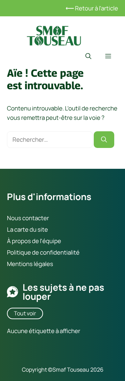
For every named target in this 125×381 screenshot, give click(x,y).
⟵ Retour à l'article (92, 8)
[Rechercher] (104, 139)
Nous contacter (28, 218)
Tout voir (25, 313)
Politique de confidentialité (43, 252)
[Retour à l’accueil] (54, 35)
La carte (17, 229)
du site (38, 229)
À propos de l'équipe (34, 241)
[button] (88, 56)
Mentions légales (30, 264)
